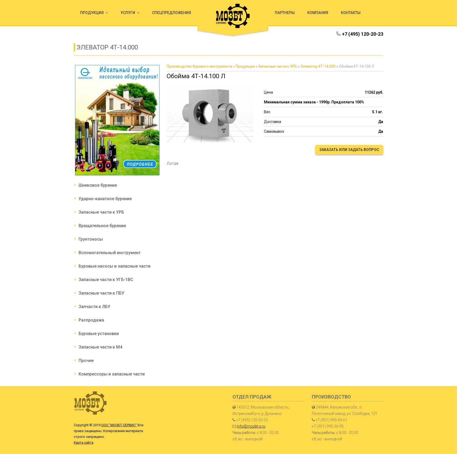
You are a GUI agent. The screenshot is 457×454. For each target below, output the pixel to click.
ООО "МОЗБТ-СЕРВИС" (119, 425)
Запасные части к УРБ (101, 212)
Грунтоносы (91, 239)
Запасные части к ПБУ (101, 293)
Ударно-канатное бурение (105, 198)
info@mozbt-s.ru (251, 426)
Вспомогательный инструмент (110, 252)
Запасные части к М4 (100, 347)
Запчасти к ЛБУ (94, 306)
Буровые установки (99, 333)
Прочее (86, 360)
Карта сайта (83, 442)
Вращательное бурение (102, 225)
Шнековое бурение (98, 185)
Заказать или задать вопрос (349, 150)
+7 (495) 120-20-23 (362, 34)
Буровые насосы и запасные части (114, 266)
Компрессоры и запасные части (112, 374)
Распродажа (91, 320)
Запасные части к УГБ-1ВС (106, 279)
